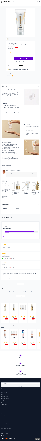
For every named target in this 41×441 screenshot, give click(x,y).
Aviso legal (3, 394)
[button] (7, 39)
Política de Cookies (4, 396)
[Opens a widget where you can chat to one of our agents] (37, 439)
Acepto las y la (12, 388)
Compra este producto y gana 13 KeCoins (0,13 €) (18, 69)
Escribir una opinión (7, 228)
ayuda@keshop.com (5, 423)
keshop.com (3, 6)
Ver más (14, 321)
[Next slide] (33, 22)
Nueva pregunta (20, 296)
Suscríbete (20, 386)
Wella (6, 6)
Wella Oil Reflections (12, 43)
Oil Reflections (10, 6)
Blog (2, 402)
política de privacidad (18, 388)
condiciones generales (9, 388)
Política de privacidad (5, 398)
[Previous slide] (7, 22)
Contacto (3, 400)
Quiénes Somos (4, 404)
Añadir (5, 321)
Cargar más (20, 283)
